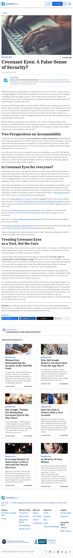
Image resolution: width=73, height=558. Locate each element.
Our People (37, 516)
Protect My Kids (24, 525)
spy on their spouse (61, 192)
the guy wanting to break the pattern (26, 219)
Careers (35, 520)
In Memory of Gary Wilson (51, 460)
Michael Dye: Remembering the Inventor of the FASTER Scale (18, 364)
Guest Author (14, 77)
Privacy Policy (24, 552)
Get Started (57, 4)
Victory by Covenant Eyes (8, 514)
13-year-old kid (15, 199)
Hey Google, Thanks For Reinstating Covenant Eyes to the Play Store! (17, 413)
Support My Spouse (23, 521)
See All (46, 513)
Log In (49, 4)
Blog (5, 13)
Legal (32, 552)
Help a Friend (24, 516)
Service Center (66, 513)
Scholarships (37, 523)
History (35, 513)
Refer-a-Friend (66, 531)
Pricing (3, 519)
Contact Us (65, 516)
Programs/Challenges (51, 527)
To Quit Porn (23, 513)
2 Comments (28, 436)
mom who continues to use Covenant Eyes (25, 210)
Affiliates (64, 528)
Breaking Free (7, 57)
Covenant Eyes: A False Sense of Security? (23, 331)
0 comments (28, 386)
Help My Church (25, 529)
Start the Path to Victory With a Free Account (52, 412)
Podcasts (47, 516)
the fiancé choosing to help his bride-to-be (20, 226)
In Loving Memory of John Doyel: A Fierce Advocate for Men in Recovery (17, 463)
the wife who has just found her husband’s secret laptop (43, 201)
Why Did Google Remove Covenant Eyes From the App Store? (54, 363)
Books (46, 523)
